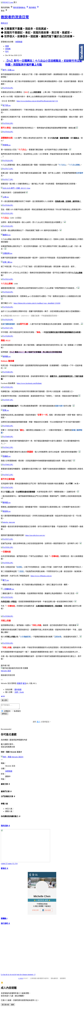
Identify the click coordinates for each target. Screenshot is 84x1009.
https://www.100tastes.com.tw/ (41, 576)
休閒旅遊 (18, 42)
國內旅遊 (17, 689)
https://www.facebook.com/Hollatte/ (29, 383)
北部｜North (19, 692)
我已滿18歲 (5, 1004)
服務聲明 (63, 978)
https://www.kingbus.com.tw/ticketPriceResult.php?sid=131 (37, 101)
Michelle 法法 (6, 671)
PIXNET (25, 978)
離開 (12, 1004)
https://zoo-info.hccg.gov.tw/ (35, 535)
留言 (24, 683)
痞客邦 (19, 683)
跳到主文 (4, 23)
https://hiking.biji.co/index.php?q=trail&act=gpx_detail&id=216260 (37, 303)
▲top (3, 696)
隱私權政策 (54, 978)
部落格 (7, 49)
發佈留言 (4, 714)
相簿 (7, 46)
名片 (7, 51)
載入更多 (4, 700)
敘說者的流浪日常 (15, 17)
